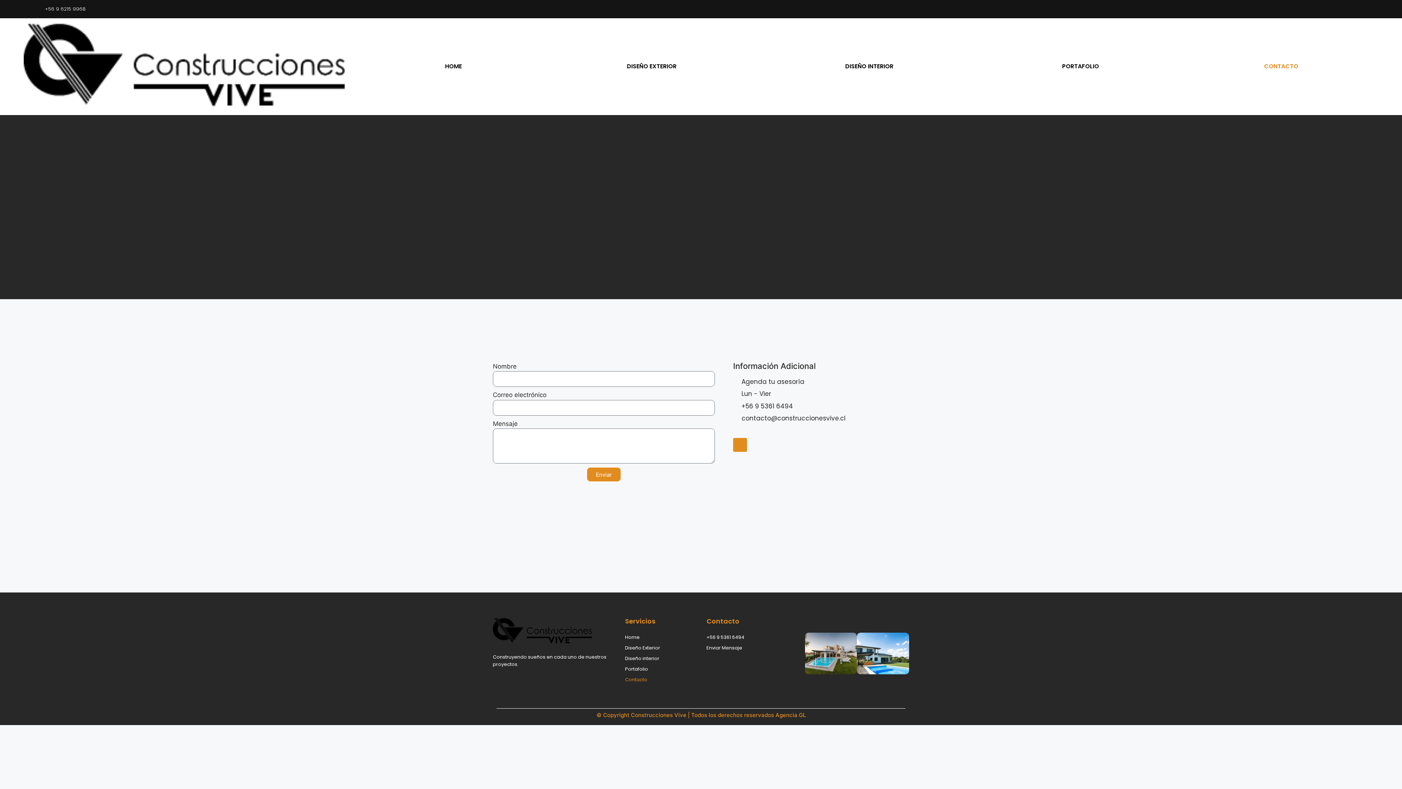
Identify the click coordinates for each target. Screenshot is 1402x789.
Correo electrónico (520, 395)
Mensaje (505, 423)
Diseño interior (869, 66)
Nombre (505, 366)
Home (453, 66)
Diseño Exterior (652, 66)
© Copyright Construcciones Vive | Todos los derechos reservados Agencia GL (701, 715)
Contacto (1281, 66)
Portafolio (1080, 66)
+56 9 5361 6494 (725, 637)
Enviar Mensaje (724, 647)
